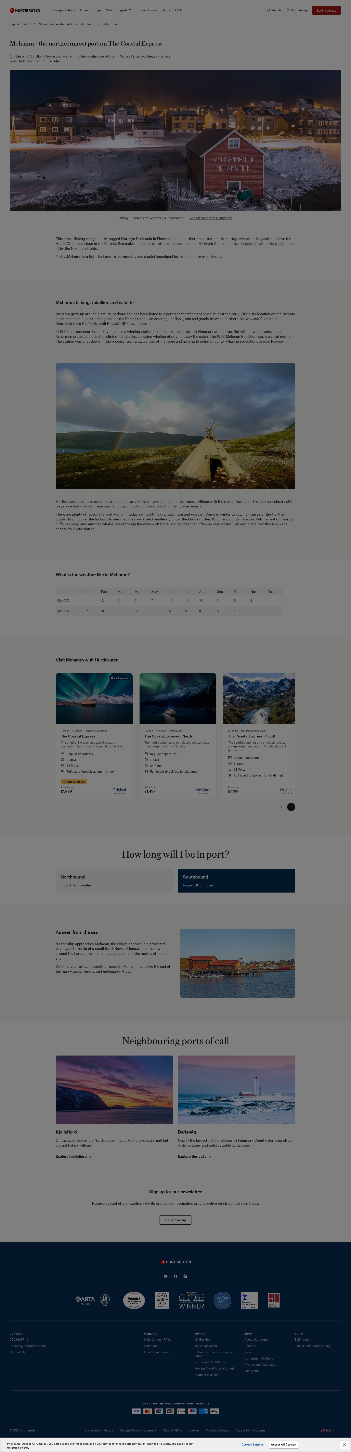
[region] (175, 1445)
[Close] (344, 1444)
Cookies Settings (253, 1444)
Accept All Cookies (283, 1444)
